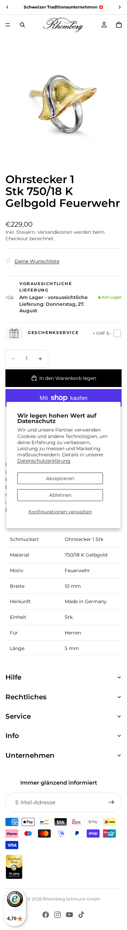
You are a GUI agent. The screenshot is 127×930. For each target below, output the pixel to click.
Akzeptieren (60, 478)
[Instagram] (58, 915)
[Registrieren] (111, 802)
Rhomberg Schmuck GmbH (71, 898)
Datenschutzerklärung (43, 461)
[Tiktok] (81, 915)
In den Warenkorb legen (67, 378)
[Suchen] (22, 24)
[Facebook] (46, 915)
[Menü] (8, 25)
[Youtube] (69, 915)
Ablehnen (60, 495)
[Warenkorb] (118, 24)
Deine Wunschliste (37, 261)
